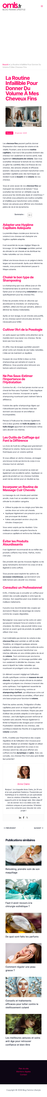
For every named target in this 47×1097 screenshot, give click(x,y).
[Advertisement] (23, 37)
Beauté (5, 64)
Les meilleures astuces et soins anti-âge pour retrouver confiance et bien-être (23, 1041)
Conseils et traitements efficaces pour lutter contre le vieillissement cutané (22, 1004)
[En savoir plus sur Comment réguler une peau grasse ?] (23, 953)
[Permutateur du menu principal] (41, 6)
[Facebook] (23, 817)
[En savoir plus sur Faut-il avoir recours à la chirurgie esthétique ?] (23, 889)
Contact (23, 1074)
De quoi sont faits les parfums (22, 936)
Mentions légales (23, 1071)
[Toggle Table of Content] (28, 215)
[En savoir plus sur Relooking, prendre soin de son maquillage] (23, 855)
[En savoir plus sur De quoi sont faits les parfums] (23, 923)
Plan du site (23, 1068)
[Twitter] (27, 817)
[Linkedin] (20, 817)
